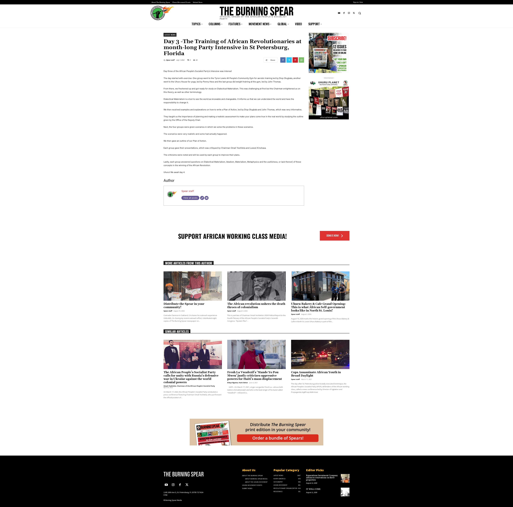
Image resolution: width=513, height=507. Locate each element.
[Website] (202, 198)
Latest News (170, 34)
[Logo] (185, 474)
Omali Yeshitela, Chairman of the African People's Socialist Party (189, 386)
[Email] (207, 198)
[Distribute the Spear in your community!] (193, 286)
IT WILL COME (313, 489)
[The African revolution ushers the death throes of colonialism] (256, 286)
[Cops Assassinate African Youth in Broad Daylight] (320, 354)
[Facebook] (344, 13)
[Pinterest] (295, 60)
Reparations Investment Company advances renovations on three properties (322, 477)
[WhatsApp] (301, 60)
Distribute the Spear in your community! (184, 305)
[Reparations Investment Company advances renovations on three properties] (345, 478)
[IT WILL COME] (345, 492)
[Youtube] (339, 13)
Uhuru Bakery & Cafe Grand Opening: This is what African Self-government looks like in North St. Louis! (318, 307)
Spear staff (170, 60)
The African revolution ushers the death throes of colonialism (256, 305)
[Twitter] (354, 13)
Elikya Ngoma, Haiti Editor (237, 383)
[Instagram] (349, 13)
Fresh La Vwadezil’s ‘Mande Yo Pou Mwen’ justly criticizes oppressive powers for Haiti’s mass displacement (254, 376)
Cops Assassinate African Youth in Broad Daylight (316, 374)
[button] (359, 13)
